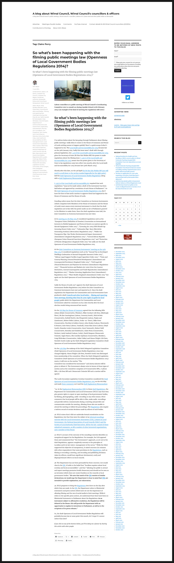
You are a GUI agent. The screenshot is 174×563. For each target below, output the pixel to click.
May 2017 (118, 379)
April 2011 (118, 518)
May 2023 (118, 263)
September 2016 (120, 394)
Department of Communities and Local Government (40, 124)
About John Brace (59, 28)
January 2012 (119, 501)
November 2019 (120, 322)
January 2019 (119, 341)
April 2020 (119, 312)
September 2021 (120, 286)
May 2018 (118, 356)
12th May (63, 348)
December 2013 (120, 457)
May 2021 (118, 293)
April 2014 (118, 450)
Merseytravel (36, 103)
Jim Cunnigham (37, 130)
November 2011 (120, 505)
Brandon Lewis (42, 107)
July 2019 (118, 330)
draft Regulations (99, 389)
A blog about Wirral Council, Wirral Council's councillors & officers (76, 13)
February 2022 (120, 276)
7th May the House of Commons (71, 310)
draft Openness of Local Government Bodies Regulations (80, 176)
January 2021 (119, 301)
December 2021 (120, 280)
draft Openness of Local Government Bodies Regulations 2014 (79, 191)
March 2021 (119, 297)
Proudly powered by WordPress (92, 555)
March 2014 (119, 452)
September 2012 (120, 486)
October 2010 (119, 530)
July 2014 (118, 444)
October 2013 (119, 461)
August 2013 (119, 465)
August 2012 (119, 488)
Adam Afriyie (36, 105)
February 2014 (120, 453)
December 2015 (120, 411)
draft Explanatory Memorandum (71, 178)
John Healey (43, 132)
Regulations (95, 407)
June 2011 (118, 514)
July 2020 (118, 307)
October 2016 (119, 392)
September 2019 (120, 326)
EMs (103, 478)
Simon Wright (44, 166)
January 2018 (119, 364)
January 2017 (119, 387)
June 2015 (118, 423)
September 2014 (120, 440)
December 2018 (120, 343)
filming (44, 128)
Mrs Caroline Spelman (39, 147)
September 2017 (120, 371)
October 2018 (119, 347)
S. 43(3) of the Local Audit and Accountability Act (71, 183)
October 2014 (119, 438)
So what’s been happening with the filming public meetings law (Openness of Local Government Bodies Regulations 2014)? (70, 59)
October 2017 (119, 370)
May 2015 (118, 425)
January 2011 (119, 524)
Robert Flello (42, 159)
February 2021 (120, 299)
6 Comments (36, 178)
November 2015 (120, 413)
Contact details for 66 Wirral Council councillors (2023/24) (109, 24)
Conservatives (37, 91)
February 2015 (120, 431)
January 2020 (119, 318)
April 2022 (119, 274)
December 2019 (120, 320)
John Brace (36, 86)
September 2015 (120, 417)
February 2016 (120, 408)
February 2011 (120, 522)
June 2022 (118, 272)
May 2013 (118, 471)
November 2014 (120, 436)
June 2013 (118, 469)
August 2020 (119, 305)
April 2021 (118, 295)
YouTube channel (80, 24)
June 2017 (118, 377)
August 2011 (119, 511)
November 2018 (120, 345)
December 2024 (120, 251)
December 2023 (120, 257)
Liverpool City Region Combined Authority (39, 97)
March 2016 (119, 406)
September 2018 (120, 349)
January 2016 (119, 410)
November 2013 (120, 459)
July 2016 (118, 398)
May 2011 (118, 516)
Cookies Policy (77, 555)
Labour (43, 91)
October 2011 (119, 507)
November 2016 (120, 391)
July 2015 (118, 421)
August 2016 (119, 396)
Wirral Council (45, 103)
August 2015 (119, 419)
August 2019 (119, 328)
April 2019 (119, 335)
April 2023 (119, 265)
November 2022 (120, 269)
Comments (67, 24)
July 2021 (118, 290)
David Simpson (43, 121)
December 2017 (120, 366)
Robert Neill (36, 161)
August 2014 (119, 442)
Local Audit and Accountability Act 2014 (84, 148)
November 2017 (120, 368)
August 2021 (119, 288)
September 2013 (120, 463)
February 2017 (120, 385)
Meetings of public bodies (51, 24)
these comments (68, 384)
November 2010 (120, 528)
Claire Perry (36, 109)
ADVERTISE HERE (119, 115)
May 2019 (118, 333)
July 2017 (118, 375)
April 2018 (118, 358)
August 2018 (119, 351)
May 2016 (118, 402)
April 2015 (118, 427)
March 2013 (119, 474)
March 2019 (119, 337)
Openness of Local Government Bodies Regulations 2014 (39, 155)
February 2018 (120, 362)
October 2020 (119, 303)
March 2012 (119, 497)
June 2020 (118, 309)
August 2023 (119, 259)
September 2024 (120, 253)
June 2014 (118, 446)
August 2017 (119, 373)
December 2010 (120, 526)
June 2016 (118, 400)
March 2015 (119, 429)
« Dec (119, 225)
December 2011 (120, 503)
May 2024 (118, 255)
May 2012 (118, 493)
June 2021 (118, 291)
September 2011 (120, 509)
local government (38, 142)
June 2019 (118, 331)
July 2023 (118, 261)
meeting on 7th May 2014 (68, 219)
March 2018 (119, 360)
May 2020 (118, 311)
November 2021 (120, 282)
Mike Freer (44, 145)
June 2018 (118, 354)
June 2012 (118, 492)
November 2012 (120, 482)
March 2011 (119, 520)
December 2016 (120, 389)
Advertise (36, 24)
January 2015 (119, 432)
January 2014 (119, 455)
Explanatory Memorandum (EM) (74, 389)
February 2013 (120, 476)
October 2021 (119, 284)
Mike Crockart (37, 145)
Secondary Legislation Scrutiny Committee (39, 164)
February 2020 (120, 316)
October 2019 (119, 324)
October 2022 (119, 271)
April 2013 (118, 472)
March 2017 (119, 383)
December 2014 (120, 434)
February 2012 (120, 499)
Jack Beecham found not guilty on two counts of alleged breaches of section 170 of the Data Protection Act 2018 (128, 187)
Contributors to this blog (42, 28)
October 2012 (119, 484)
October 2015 (119, 415)
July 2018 (118, 352)
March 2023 (119, 267)
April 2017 (118, 381)
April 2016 (119, 404)
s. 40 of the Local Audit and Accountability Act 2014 (90, 153)
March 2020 (119, 314)
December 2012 (120, 480)
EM (64, 465)
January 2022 (119, 278)
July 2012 (118, 490)
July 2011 (118, 512)
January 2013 (119, 478)
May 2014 (118, 448)
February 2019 (120, 339)
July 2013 (118, 467)
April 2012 (118, 495)
